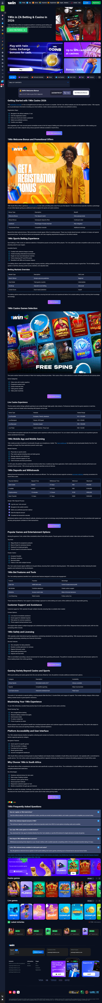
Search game (19, 871)
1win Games (48, 855)
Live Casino (55, 855)
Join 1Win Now (54, 797)
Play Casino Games (54, 396)
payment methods (78, 474)
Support (96, 855)
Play (20, 69)
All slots (90, 878)
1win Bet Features (89, 855)
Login (87, 2)
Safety (9, 857)
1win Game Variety (17, 857)
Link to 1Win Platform (15, 30)
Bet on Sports (54, 302)
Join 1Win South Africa (54, 133)
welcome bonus (32, 206)
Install (59, 974)
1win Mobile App (63, 855)
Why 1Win (35, 857)
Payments (71, 855)
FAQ (39, 857)
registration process (15, 104)
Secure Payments (54, 526)
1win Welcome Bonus (21, 855)
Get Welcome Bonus (81, 93)
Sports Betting (31, 855)
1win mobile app (61, 443)
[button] (57, 69)
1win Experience (27, 857)
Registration (96, 2)
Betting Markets (40, 855)
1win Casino (11, 855)
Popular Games (79, 855)
